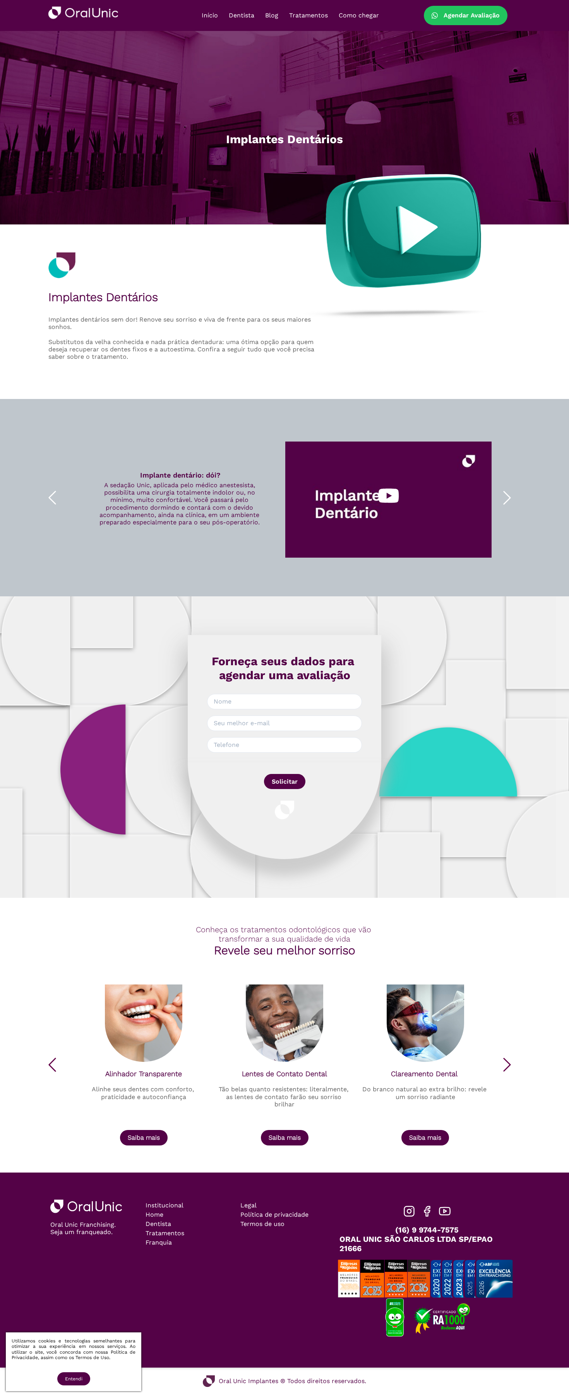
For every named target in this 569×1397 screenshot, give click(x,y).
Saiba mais (144, 1137)
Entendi (73, 1379)
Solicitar (285, 781)
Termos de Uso (92, 1357)
